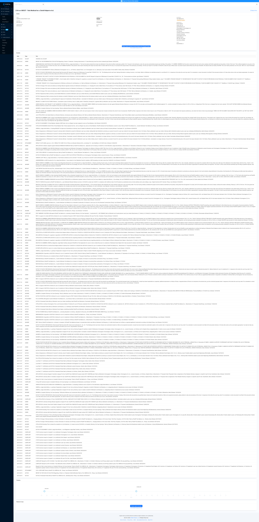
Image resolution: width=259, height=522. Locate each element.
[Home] (5, 7)
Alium (3, 50)
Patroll (3, 52)
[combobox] (28, 4)
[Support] (7, 7)
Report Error (254, 10)
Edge (3, 47)
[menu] (6, 22)
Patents (4, 40)
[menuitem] (6, 9)
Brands (3, 45)
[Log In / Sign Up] (8, 7)
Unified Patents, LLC (134, 517)
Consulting (4, 42)
